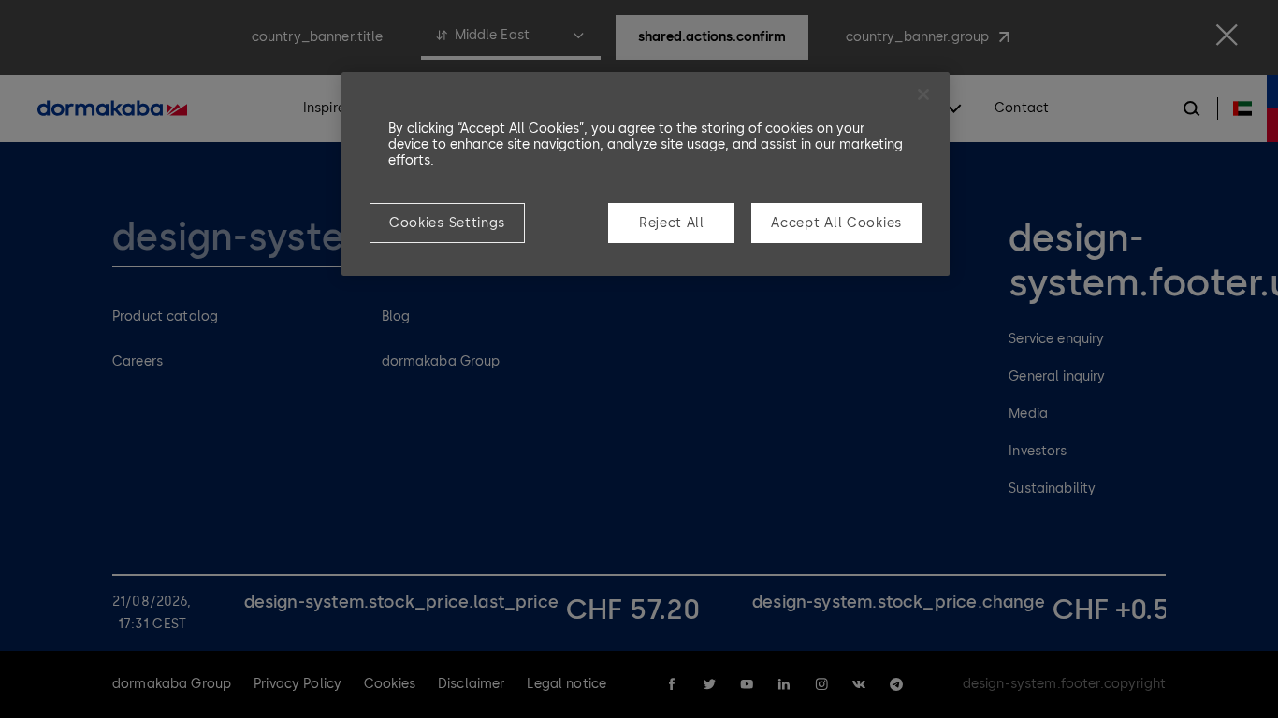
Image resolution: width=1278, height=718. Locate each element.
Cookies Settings (447, 223)
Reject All (671, 223)
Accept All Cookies (836, 223)
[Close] (923, 94)
